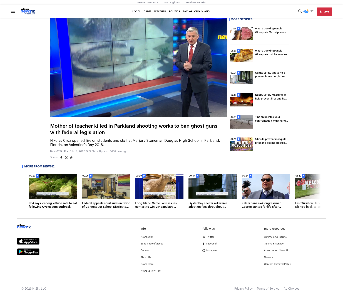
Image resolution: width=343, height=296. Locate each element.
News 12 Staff (58, 151)
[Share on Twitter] (66, 157)
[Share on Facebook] (61, 157)
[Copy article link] (71, 157)
